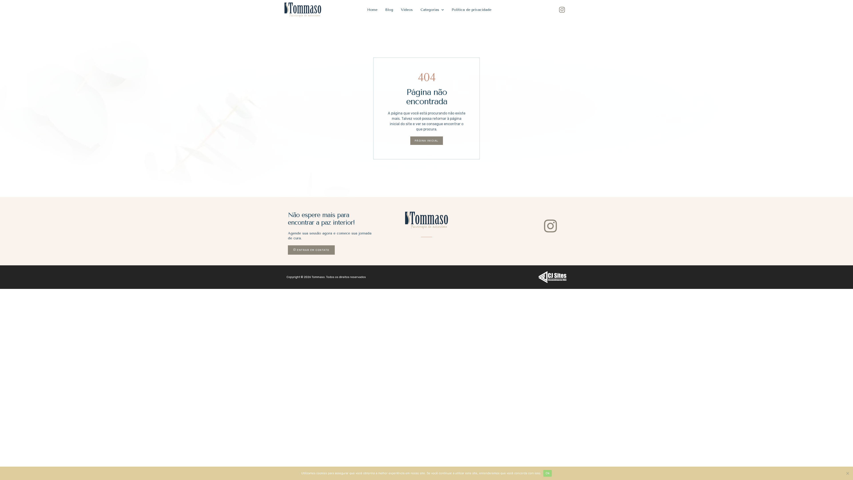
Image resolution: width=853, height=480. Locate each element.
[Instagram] (562, 9)
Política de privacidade (471, 10)
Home (372, 10)
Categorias (430, 10)
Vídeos (407, 10)
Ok (548, 473)
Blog (389, 10)
